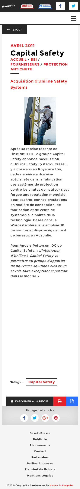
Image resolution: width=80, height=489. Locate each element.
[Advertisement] (40, 328)
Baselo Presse (40, 433)
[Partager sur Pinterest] (56, 418)
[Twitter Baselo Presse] (73, 6)
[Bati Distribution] (45, 6)
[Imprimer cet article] (59, 401)
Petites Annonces (40, 463)
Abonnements (40, 445)
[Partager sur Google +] (45, 418)
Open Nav (73, 18)
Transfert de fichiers (40, 469)
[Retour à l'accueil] (8, 5)
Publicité (40, 439)
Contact (40, 451)
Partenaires (40, 457)
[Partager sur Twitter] (24, 418)
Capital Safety (41, 382)
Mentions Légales (40, 475)
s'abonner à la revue (31, 401)
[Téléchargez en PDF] (72, 401)
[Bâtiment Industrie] (27, 6)
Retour (16, 29)
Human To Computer (62, 485)
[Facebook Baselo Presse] (60, 6)
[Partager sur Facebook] (35, 418)
